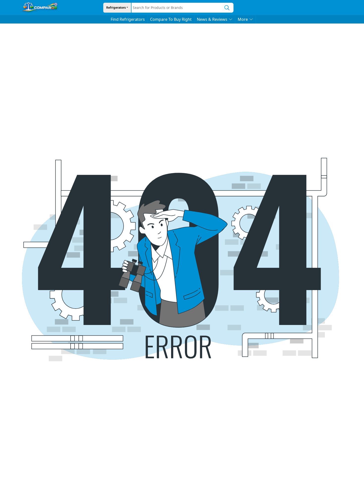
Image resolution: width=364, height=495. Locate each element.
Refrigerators (116, 7)
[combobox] (176, 8)
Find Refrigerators (128, 19)
